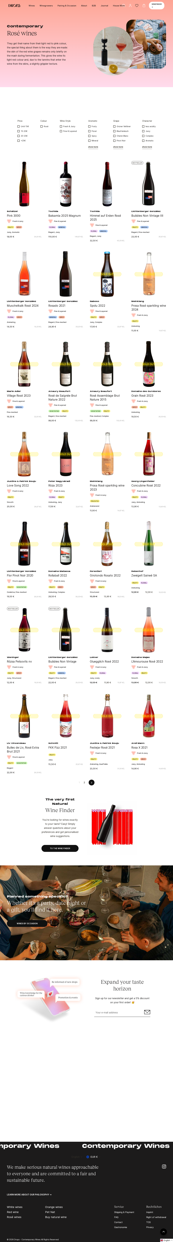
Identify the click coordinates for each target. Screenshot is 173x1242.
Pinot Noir (121, 140)
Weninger (13, 657)
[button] (166, 1240)
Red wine (13, 1212)
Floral (94, 131)
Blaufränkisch (123, 131)
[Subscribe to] (146, 1013)
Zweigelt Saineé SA (144, 575)
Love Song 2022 (18, 485)
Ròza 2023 (55, 485)
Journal (104, 5)
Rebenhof (137, 571)
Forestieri (96, 571)
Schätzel (12, 211)
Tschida (53, 211)
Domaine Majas (140, 657)
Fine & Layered (70, 131)
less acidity (151, 126)
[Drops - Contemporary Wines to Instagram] (164, 1166)
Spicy (94, 136)
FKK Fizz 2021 (57, 747)
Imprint (149, 1212)
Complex (150, 136)
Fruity (94, 126)
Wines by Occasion (27, 923)
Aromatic (150, 140)
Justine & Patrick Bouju (21, 481)
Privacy (150, 1227)
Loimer (94, 657)
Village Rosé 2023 (19, 395)
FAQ (116, 1217)
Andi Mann (137, 743)
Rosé (46, 126)
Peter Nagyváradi (59, 481)
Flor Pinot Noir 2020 (20, 575)
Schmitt (53, 743)
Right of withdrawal (156, 1217)
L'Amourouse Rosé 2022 (147, 661)
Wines (32, 5)
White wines (14, 1207)
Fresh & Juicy (69, 126)
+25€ (23, 140)
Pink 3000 (13, 215)
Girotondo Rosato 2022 (105, 575)
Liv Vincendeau (16, 743)
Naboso (94, 301)
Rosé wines (14, 1217)
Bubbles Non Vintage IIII (147, 215)
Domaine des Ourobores (146, 391)
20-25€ (24, 136)
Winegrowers (46, 5)
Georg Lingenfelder (143, 481)
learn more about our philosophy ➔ (29, 1194)
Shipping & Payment (124, 1212)
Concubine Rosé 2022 (146, 485)
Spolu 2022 (97, 305)
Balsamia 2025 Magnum (64, 215)
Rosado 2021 (56, 305)
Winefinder (157, 5)
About (84, 5)
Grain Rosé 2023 (142, 395)
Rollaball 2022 (57, 575)
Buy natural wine (56, 1217)
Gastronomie (120, 1227)
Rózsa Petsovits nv (19, 661)
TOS (148, 1222)
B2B (94, 5)
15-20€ (24, 131)
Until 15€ (25, 126)
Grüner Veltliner (124, 126)
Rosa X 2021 (139, 747)
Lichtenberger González (146, 211)
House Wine (119, 5)
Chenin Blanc (122, 136)
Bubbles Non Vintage (62, 661)
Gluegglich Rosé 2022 (104, 661)
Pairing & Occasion (67, 5)
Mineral (95, 140)
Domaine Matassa (59, 571)
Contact (118, 1222)
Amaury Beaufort (59, 391)
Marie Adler (14, 391)
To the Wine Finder (60, 848)
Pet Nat (50, 1212)
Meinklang (137, 301)
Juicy (148, 131)
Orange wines (54, 1207)
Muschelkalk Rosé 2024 (23, 305)
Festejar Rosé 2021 (102, 747)
